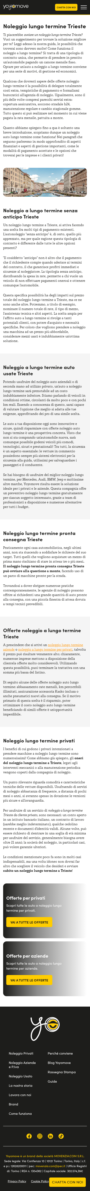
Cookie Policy (40, 1181)
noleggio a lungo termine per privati (45, 649)
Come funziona (20, 1113)
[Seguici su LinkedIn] (50, 1136)
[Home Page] (15, 7)
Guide (52, 1081)
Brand (13, 1104)
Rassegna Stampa (62, 1072)
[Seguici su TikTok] (61, 1136)
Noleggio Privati (21, 1053)
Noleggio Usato (20, 1076)
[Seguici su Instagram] (39, 1136)
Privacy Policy (17, 1181)
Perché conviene (60, 1053)
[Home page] (45, 1034)
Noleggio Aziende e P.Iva (22, 1064)
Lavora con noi (20, 1095)
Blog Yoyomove (59, 1062)
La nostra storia (20, 1085)
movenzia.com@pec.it (50, 1166)
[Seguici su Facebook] (29, 1136)
